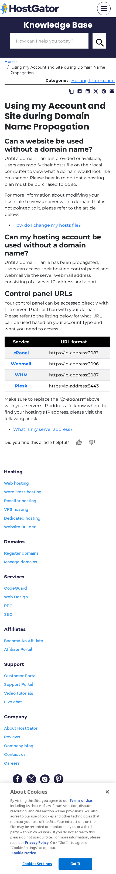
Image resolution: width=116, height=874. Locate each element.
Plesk (21, 386)
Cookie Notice (24, 853)
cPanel (21, 352)
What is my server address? (43, 429)
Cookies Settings (37, 863)
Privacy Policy (37, 842)
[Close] (107, 792)
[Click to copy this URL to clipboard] (71, 91)
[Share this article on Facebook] (79, 91)
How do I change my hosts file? (47, 225)
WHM (21, 374)
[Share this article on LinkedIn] (87, 91)
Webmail (21, 363)
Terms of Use (81, 800)
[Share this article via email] (112, 91)
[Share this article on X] (95, 91)
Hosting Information (93, 80)
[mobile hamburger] (104, 8)
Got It (75, 863)
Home (11, 61)
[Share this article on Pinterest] (104, 91)
